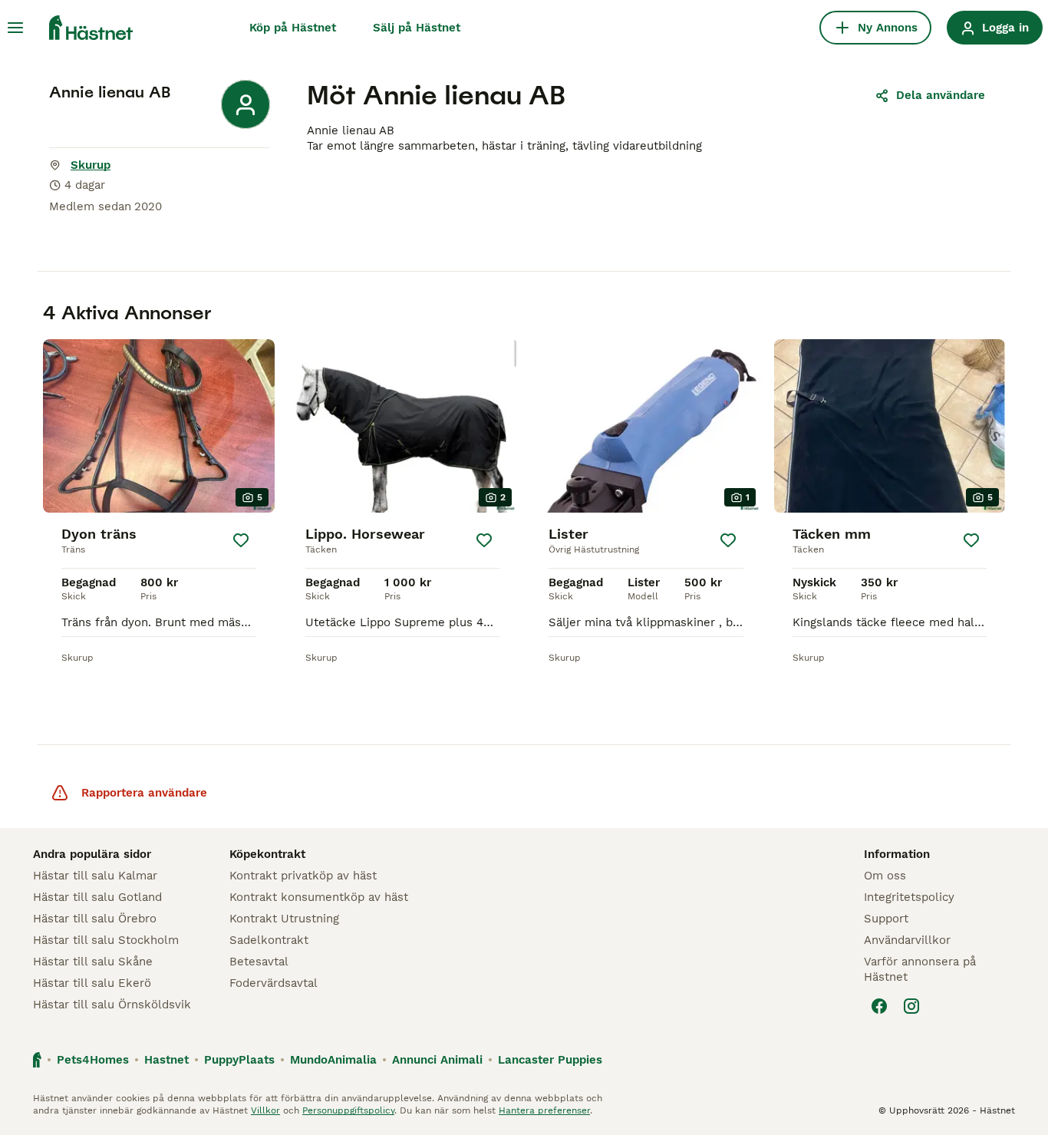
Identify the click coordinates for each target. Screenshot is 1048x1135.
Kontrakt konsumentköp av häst (318, 897)
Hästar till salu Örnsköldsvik (112, 1004)
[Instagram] (911, 1006)
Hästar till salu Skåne (93, 961)
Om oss (885, 876)
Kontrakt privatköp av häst (303, 876)
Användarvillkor (907, 940)
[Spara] (241, 540)
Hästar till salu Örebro (95, 918)
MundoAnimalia (333, 1060)
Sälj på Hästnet (416, 28)
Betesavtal (258, 961)
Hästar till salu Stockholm (106, 940)
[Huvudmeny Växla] (15, 27)
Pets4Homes (93, 1060)
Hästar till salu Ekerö (92, 983)
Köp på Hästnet (292, 28)
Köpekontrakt (267, 854)
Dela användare (940, 95)
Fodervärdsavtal (273, 983)
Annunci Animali (437, 1060)
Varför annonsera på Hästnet (920, 969)
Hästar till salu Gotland (97, 897)
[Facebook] (879, 1006)
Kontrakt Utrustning (284, 918)
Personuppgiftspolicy (348, 1110)
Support (886, 918)
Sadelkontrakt (268, 940)
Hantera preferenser (544, 1110)
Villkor (265, 1110)
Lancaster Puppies (550, 1060)
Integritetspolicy (909, 897)
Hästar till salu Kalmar (95, 876)
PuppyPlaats (239, 1060)
